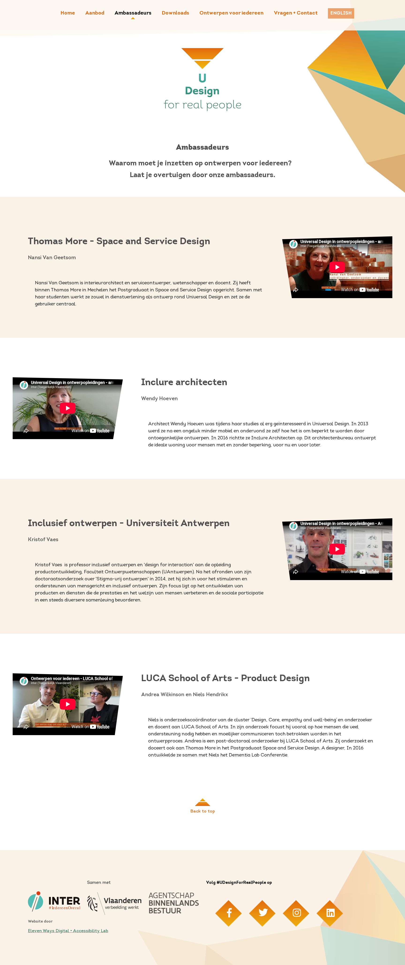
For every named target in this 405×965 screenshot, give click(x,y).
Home (67, 13)
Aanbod (94, 13)
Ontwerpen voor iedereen (231, 13)
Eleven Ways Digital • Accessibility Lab (68, 931)
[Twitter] (262, 913)
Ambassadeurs (133, 13)
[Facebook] (228, 913)
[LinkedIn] (329, 913)
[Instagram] (296, 913)
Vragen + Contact (296, 13)
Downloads (175, 13)
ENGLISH (341, 13)
